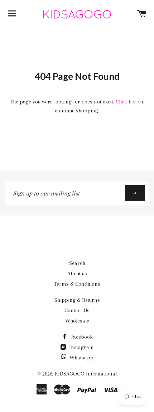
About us (77, 273)
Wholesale (77, 321)
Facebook (81, 337)
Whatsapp (81, 357)
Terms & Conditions (77, 284)
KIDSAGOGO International (86, 373)
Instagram (81, 347)
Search (77, 263)
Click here (127, 101)
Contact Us (77, 310)
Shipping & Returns (77, 300)
